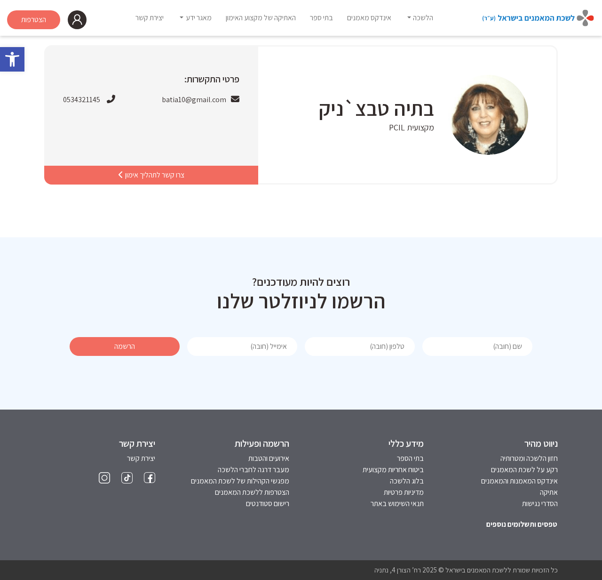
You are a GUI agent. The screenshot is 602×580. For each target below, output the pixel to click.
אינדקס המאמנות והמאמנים (519, 481)
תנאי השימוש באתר (397, 503)
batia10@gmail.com (194, 100)
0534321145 (81, 100)
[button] (12, 59)
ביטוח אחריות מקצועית (393, 470)
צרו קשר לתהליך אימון (154, 175)
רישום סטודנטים (267, 503)
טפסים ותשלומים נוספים (521, 524)
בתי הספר (410, 458)
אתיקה (549, 492)
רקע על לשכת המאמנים (524, 470)
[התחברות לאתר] (77, 19)
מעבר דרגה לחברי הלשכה (253, 470)
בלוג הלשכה (407, 481)
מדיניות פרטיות (404, 492)
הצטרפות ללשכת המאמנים (252, 492)
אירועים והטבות (268, 458)
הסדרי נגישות (540, 503)
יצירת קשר (141, 458)
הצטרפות (33, 19)
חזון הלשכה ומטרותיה (529, 458)
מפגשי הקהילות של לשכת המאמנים (240, 481)
